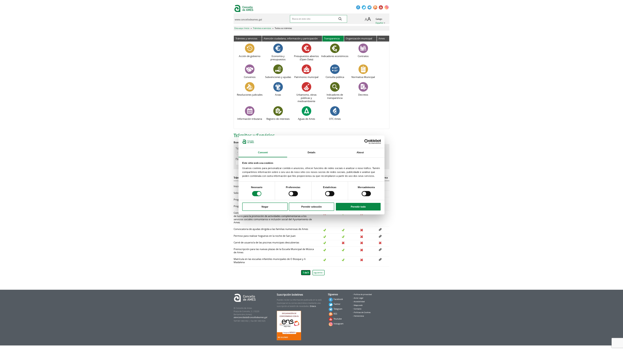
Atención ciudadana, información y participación (291, 38)
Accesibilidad (359, 301)
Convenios (250, 77)
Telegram (338, 308)
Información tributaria (249, 118)
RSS (335, 313)
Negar (265, 206)
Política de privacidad (363, 294)
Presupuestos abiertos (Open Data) (306, 57)
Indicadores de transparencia (335, 96)
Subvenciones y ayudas (278, 77)
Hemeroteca (359, 316)
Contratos (363, 56)
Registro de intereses (278, 118)
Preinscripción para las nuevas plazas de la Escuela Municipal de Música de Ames (274, 250)
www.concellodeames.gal (248, 19)
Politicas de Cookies (362, 312)
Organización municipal (359, 38)
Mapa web (358, 305)
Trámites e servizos (262, 28)
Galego (379, 19)
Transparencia (332, 38)
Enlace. (313, 306)
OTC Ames (335, 118)
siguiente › (319, 272)
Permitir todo (358, 206)
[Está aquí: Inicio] (244, 10)
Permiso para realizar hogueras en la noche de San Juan (265, 235)
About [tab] (360, 152)
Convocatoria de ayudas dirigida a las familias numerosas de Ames (271, 229)
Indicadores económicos (334, 56)
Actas (278, 94)
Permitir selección (311, 206)
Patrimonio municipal (306, 77)
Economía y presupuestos (278, 57)
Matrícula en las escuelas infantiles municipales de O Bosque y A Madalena (270, 260)
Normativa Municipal (363, 77)
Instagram (338, 323)
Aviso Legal (358, 298)
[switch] (293, 193)
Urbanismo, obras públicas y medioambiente (306, 98)
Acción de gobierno (249, 56)
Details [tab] (312, 152)
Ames (382, 38)
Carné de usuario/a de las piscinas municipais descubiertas (266, 242)
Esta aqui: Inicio (241, 28)
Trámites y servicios (246, 38)
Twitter (337, 304)
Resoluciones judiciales (250, 94)
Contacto (357, 309)
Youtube (338, 318)
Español (379, 23)
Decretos (363, 94)
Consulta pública (335, 77)
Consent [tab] (263, 152)
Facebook (338, 299)
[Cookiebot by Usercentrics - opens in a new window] (367, 141)
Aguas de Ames (306, 118)
